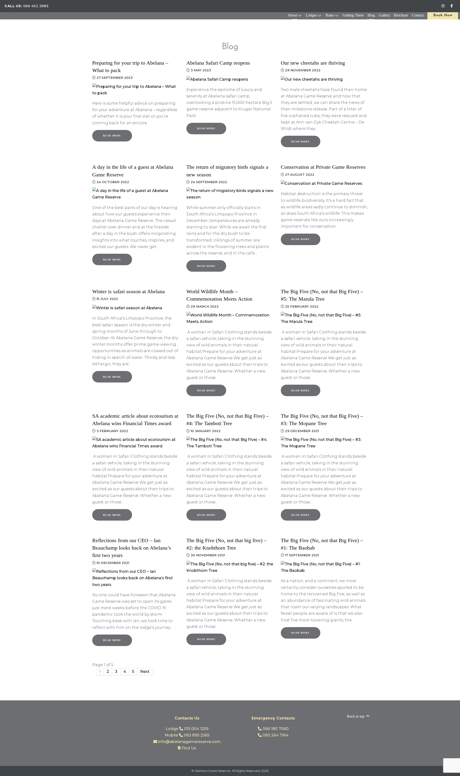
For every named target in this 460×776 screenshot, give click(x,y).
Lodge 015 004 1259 (187, 728)
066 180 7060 (275, 728)
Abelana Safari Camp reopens (218, 63)
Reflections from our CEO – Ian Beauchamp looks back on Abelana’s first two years (131, 547)
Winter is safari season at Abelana (128, 291)
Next (145, 671)
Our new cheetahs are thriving (313, 63)
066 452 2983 (36, 6)
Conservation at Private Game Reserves (323, 167)
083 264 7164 (275, 735)
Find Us (188, 748)
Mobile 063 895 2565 (187, 735)
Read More (112, 135)
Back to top (356, 716)
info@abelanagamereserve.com (189, 741)
